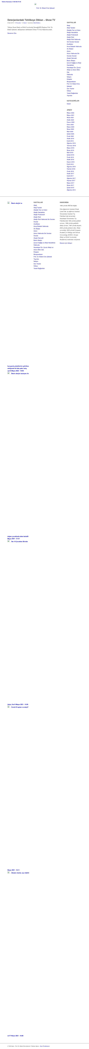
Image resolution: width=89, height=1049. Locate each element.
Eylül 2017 (70, 176)
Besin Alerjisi (71, 60)
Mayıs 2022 (70, 113)
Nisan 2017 (70, 185)
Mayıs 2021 (70, 115)
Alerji (68, 25)
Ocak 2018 (70, 171)
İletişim (69, 77)
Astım (69, 51)
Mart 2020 (70, 131)
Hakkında (70, 74)
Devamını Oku (11, 33)
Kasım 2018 (70, 162)
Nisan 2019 (70, 150)
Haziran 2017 (71, 180)
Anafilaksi (70, 44)
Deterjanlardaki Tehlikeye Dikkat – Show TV (31, 19)
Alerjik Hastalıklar (72, 32)
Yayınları (69, 95)
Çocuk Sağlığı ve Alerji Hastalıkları (44, 243)
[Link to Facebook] (73, 1046)
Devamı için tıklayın (66, 243)
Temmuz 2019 (71, 145)
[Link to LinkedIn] (76, 1046)
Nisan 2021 (70, 117)
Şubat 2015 (70, 188)
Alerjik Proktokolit (72, 35)
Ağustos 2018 (71, 167)
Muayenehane (71, 81)
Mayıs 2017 (70, 183)
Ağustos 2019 (71, 143)
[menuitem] (11, 1)
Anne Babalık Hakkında (74, 46)
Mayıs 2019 (70, 148)
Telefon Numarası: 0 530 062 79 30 (11, 2)
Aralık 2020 (70, 120)
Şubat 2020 (70, 134)
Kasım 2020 (70, 122)
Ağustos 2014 (71, 190)
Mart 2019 (70, 152)
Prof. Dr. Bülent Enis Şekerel (43, 257)
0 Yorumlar (18, 23)
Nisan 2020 (70, 129)
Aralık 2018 (70, 159)
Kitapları (69, 79)
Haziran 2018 (71, 169)
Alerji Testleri (71, 28)
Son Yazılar (70, 88)
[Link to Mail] (80, 1046)
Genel (24, 23)
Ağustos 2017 (71, 178)
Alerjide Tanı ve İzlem (73, 30)
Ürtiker (69, 91)
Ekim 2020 (70, 124)
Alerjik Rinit (70, 37)
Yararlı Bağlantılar (72, 93)
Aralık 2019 (70, 138)
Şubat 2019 (70, 155)
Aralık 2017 (70, 173)
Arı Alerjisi (70, 49)
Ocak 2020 (70, 136)
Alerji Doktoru (36, 23)
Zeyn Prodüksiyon (45, 1046)
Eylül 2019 (70, 141)
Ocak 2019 (70, 157)
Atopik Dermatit (72, 58)
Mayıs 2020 (70, 127)
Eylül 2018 (70, 164)
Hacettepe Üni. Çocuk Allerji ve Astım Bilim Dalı (74, 69)
